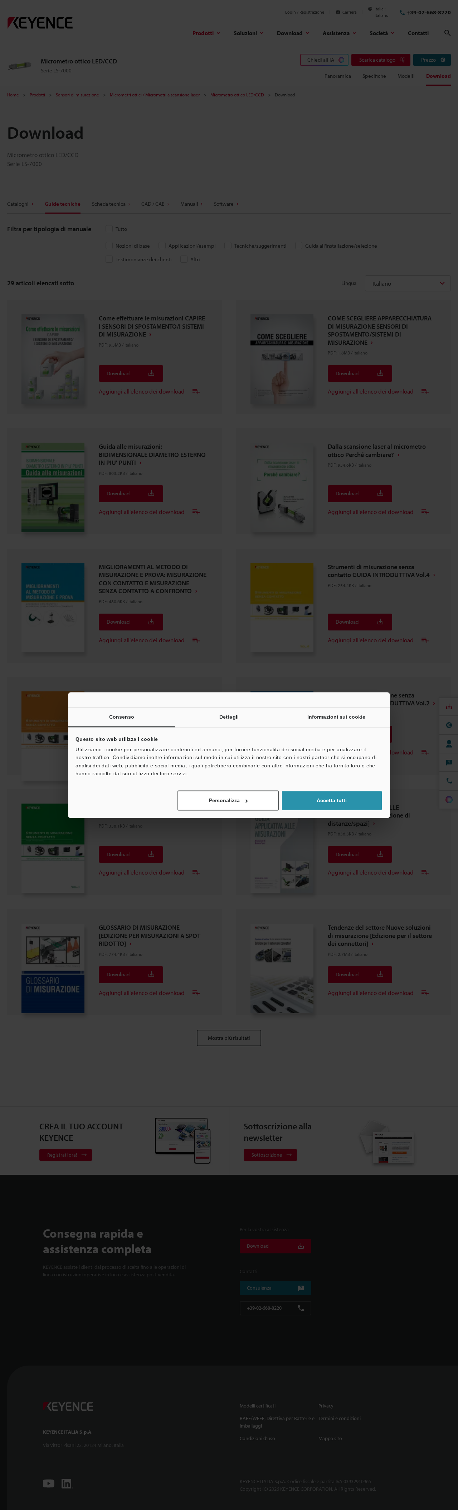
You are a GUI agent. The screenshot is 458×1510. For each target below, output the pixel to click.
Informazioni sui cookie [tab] (336, 717)
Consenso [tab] (122, 717)
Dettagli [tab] (229, 717)
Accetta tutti (332, 800)
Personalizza (224, 800)
